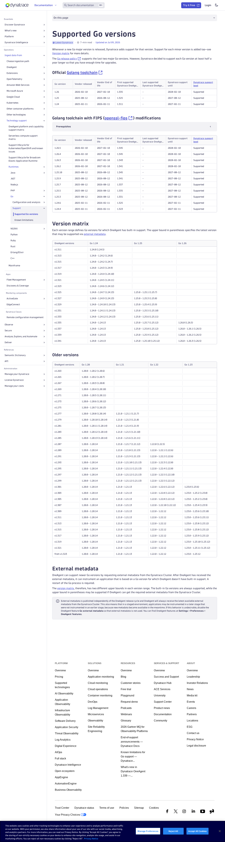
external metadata (95, 234)
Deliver (8, 342)
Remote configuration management (25, 317)
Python (14, 235)
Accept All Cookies (197, 831)
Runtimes (14, 167)
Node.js (14, 185)
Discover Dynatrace (15, 25)
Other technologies (16, 115)
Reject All (173, 831)
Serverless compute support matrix (23, 137)
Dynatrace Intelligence (16, 42)
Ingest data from (13, 55)
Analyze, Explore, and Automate (21, 336)
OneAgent (12, 67)
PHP (13, 190)
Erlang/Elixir (17, 252)
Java (13, 173)
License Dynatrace (14, 380)
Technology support (17, 121)
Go (12, 196)
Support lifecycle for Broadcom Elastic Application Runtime (25, 159)
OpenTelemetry (14, 79)
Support (17, 208)
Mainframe (14, 266)
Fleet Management (16, 280)
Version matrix (60, 53)
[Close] (44, 55)
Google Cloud (13, 97)
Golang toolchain (82, 72)
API (6, 361)
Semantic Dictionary (15, 355)
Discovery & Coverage (18, 286)
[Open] (44, 24)
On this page (61, 17)
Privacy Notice (91, 839)
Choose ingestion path (18, 61)
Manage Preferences (148, 831)
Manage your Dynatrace (17, 374)
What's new (10, 31)
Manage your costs (14, 386)
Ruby (13, 240)
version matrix (65, 588)
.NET (13, 179)
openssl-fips (116, 118)
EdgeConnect (13, 304)
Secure (8, 330)
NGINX (14, 229)
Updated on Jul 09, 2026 (108, 42)
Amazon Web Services (18, 85)
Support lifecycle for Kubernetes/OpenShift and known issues (26, 148)
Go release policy (67, 58)
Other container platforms (20, 109)
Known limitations (23, 220)
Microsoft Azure (15, 91)
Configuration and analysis (26, 202)
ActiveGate (12, 298)
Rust (13, 246)
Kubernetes (12, 103)
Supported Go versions (26, 214)
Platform (9, 36)
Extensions (12, 73)
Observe (9, 325)
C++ (12, 258)
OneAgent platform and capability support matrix (26, 128)
